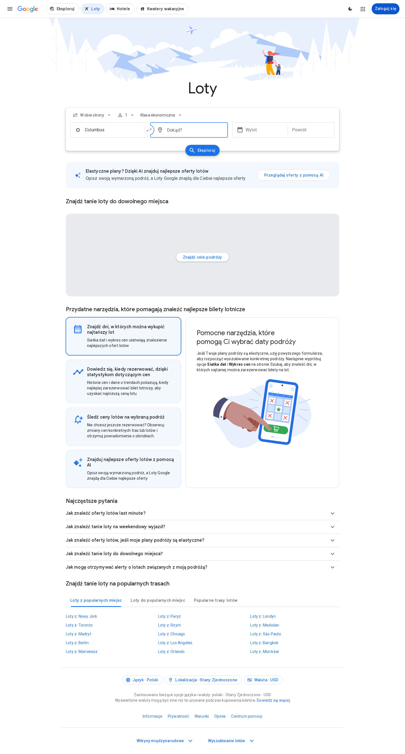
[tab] (123, 336)
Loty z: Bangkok (264, 643)
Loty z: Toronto (79, 625)
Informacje (152, 716)
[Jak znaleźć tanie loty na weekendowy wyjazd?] (332, 526)
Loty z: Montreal (264, 651)
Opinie (220, 716)
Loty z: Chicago (171, 634)
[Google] (28, 9)
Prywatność (178, 716)
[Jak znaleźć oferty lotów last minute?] (332, 513)
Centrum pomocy (246, 716)
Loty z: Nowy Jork (81, 616)
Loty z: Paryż (169, 616)
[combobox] (92, 115)
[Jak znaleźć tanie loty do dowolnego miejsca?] (332, 553)
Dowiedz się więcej (273, 700)
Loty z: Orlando (171, 651)
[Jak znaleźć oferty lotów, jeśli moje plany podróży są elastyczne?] (332, 540)
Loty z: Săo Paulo (265, 634)
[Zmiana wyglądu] (350, 8)
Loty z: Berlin (77, 643)
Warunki (202, 716)
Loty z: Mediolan (264, 625)
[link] (62, 8)
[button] (10, 8)
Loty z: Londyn (263, 616)
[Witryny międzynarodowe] (190, 740)
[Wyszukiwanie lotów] (251, 740)
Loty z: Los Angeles (175, 643)
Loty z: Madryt (78, 634)
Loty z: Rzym (169, 625)
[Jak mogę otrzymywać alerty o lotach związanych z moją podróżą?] (332, 567)
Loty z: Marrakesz (82, 651)
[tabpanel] (262, 402)
